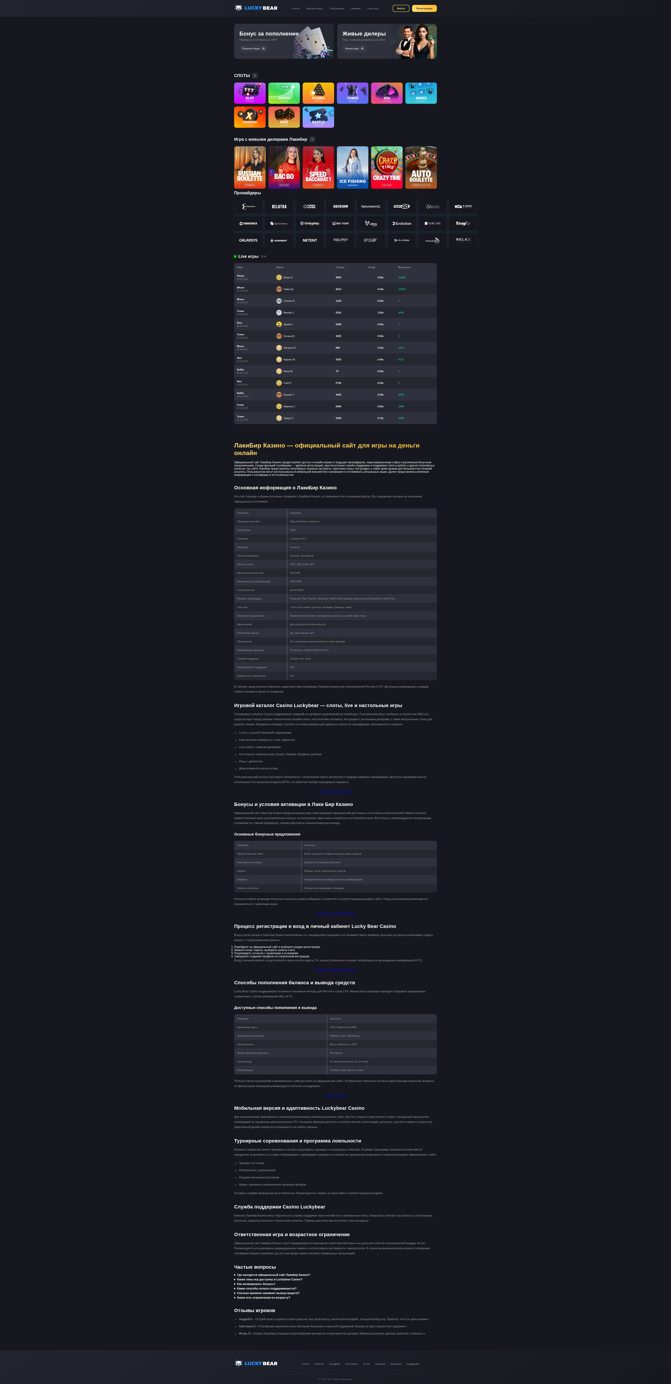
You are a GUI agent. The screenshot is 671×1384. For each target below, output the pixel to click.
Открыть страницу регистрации (335, 969)
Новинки (356, 8)
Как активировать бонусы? (256, 1283)
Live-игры (373, 8)
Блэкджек (334, 1363)
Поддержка (413, 1363)
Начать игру (352, 48)
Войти (401, 8)
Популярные (337, 8)
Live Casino (351, 1363)
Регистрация (424, 8)
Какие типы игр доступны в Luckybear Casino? (269, 1279)
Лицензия (395, 1363)
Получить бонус (251, 48)
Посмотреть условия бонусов (335, 913)
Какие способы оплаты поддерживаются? (267, 1288)
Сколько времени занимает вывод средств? (268, 1293)
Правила (380, 1363)
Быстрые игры (314, 8)
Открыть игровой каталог (335, 791)
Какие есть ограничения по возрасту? (263, 1297)
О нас (366, 1363)
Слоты (295, 8)
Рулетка (319, 1363)
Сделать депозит (336, 1095)
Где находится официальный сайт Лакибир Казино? (273, 1274)
